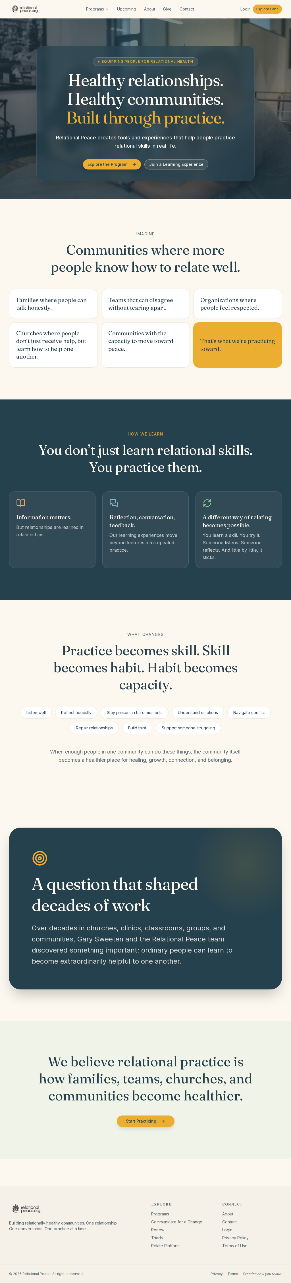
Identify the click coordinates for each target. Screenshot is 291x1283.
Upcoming (126, 9)
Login (245, 9)
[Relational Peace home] (24, 9)
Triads (157, 1237)
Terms (232, 1274)
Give (167, 9)
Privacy (217, 1274)
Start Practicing (141, 1121)
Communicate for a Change (176, 1221)
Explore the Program (107, 164)
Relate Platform (165, 1245)
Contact (187, 9)
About (149, 9)
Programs (95, 9)
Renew (157, 1229)
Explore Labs (267, 9)
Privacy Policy (235, 1237)
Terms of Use (235, 1245)
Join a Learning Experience (176, 164)
